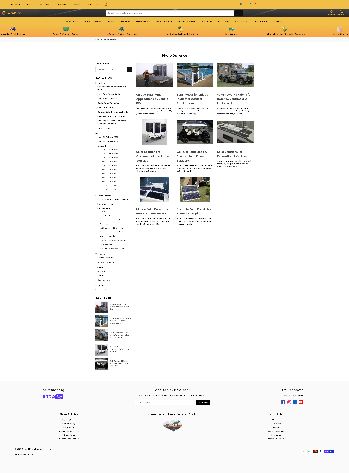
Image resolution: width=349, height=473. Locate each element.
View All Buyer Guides (107, 128)
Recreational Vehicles (108, 216)
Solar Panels (72, 21)
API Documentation (106, 262)
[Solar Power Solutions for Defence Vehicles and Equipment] (235, 75)
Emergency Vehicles (108, 236)
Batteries (111, 21)
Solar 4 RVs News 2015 (108, 186)
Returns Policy (68, 423)
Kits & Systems (241, 21)
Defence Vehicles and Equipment (113, 240)
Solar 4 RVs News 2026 (107, 137)
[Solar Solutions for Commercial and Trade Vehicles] (154, 132)
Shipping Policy (69, 420)
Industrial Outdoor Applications (112, 248)
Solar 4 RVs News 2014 (108, 190)
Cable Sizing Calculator (108, 103)
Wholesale (62, 4)
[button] (104, 4)
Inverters (125, 21)
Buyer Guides (15, 4)
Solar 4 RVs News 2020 (109, 166)
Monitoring (223, 21)
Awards (101, 275)
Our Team (102, 271)
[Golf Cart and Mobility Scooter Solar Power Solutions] (195, 132)
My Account (100, 290)
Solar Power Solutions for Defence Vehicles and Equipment (234, 99)
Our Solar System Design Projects (112, 199)
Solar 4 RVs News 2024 (109, 149)
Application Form (105, 257)
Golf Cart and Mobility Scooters (112, 228)
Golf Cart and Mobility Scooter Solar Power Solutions (192, 156)
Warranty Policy (69, 427)
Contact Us (92, 4)
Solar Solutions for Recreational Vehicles (232, 154)
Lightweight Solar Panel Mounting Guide (112, 88)
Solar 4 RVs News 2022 (109, 157)
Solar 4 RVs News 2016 (109, 182)
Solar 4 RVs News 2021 (108, 162)
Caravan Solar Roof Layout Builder (113, 112)
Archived (101, 146)
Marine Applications (107, 224)
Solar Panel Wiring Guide (108, 94)
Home (97, 39)
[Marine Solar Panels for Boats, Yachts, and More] (154, 189)
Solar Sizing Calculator (107, 98)
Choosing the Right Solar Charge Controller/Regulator (112, 122)
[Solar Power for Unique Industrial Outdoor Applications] (195, 75)
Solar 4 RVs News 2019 (108, 170)
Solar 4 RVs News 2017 (108, 178)
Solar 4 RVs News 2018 (108, 174)
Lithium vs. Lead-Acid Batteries (111, 116)
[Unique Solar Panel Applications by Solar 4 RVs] (154, 75)
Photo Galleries (104, 208)
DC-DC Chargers (164, 21)
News (29, 4)
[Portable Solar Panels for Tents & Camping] (195, 189)
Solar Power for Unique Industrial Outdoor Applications (192, 99)
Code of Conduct (105, 280)
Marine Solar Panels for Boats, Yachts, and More (153, 211)
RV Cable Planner (105, 107)
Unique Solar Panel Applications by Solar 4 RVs (152, 99)
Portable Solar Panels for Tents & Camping (194, 211)
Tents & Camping (106, 244)
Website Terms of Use (69, 439)
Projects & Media (103, 195)
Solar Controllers (92, 21)
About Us (77, 4)
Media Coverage (105, 204)
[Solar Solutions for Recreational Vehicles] (235, 132)
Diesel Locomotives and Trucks (112, 232)
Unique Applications (108, 212)
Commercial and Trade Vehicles (113, 220)
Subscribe (203, 402)
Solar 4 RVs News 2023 (109, 153)
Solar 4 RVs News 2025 (107, 141)
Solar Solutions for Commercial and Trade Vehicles (152, 156)
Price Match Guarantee (68, 431)
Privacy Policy (69, 435)
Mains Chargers (143, 21)
